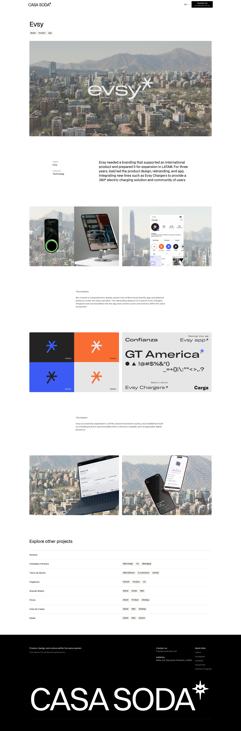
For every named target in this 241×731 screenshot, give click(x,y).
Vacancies (200, 665)
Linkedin (199, 661)
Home (198, 652)
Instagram (200, 657)
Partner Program (203, 669)
